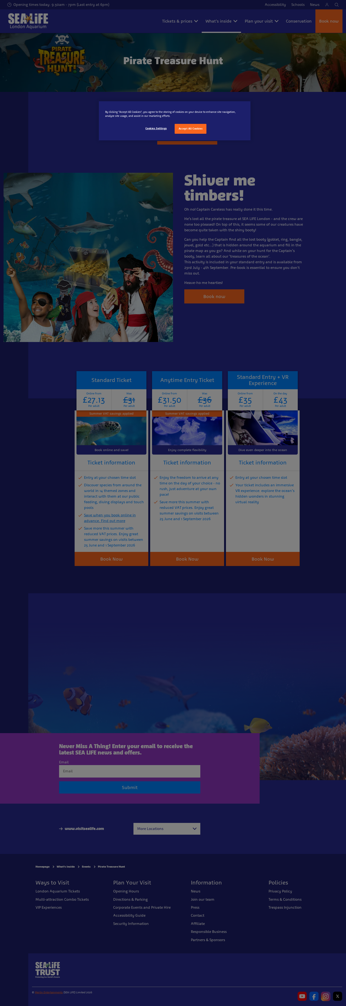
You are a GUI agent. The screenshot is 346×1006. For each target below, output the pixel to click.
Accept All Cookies (190, 128)
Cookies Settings (156, 128)
